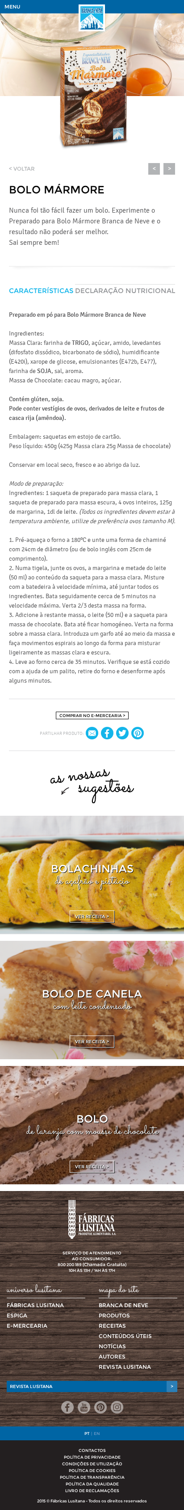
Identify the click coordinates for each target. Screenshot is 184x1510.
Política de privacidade (92, 1457)
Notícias (112, 1346)
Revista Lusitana (125, 1366)
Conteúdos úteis (125, 1336)
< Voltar (22, 168)
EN (97, 1433)
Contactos (92, 1450)
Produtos (114, 1315)
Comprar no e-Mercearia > (92, 715)
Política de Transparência (92, 1477)
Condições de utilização (92, 1463)
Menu (12, 7)
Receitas (112, 1325)
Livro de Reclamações (92, 1490)
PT (86, 1433)
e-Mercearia (27, 1325)
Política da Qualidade (92, 1483)
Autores (112, 1356)
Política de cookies (92, 1470)
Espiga (17, 1315)
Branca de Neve (123, 1305)
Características (41, 290)
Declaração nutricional (125, 290)
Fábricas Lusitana (35, 1305)
